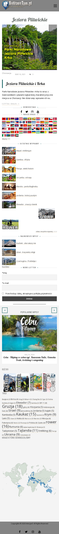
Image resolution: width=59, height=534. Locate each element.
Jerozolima (27, 411)
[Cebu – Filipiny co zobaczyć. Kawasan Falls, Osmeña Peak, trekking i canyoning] (29, 333)
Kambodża (9, 414)
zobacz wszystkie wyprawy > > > (46, 231)
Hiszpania (36, 406)
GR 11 (43, 403)
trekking (45, 430)
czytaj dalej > (11, 104)
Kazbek (40, 415)
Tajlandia (28, 430)
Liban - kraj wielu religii (25, 252)
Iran (5, 411)
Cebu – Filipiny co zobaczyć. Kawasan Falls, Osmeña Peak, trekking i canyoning (29, 359)
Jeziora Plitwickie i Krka (25, 84)
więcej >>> (6, 139)
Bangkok (6, 399)
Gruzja (12, 406)
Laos (6, 418)
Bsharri (28, 399)
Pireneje (24, 423)
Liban (13, 419)
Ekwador (23, 402)
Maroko (37, 419)
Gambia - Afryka (23, 159)
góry (26, 407)
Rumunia (16, 426)
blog (21, 399)
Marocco (29, 419)
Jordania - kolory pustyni (26, 195)
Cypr (45, 399)
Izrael (14, 410)
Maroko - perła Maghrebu (27, 186)
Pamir (17, 423)
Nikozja (46, 418)
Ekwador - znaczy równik (26, 204)
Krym (50, 414)
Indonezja (49, 407)
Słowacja (41, 427)
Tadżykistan (9, 430)
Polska (33, 422)
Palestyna (7, 422)
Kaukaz (26, 414)
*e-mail (5, 283)
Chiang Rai (37, 399)
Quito (41, 422)
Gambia (35, 403)
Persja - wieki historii (24, 168)
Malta (20, 418)
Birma (14, 399)
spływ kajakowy (29, 427)
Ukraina (12, 434)
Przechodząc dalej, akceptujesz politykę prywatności (28, 293)
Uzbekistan (25, 435)
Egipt (13, 403)
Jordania (39, 410)
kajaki (49, 410)
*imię (4, 273)
